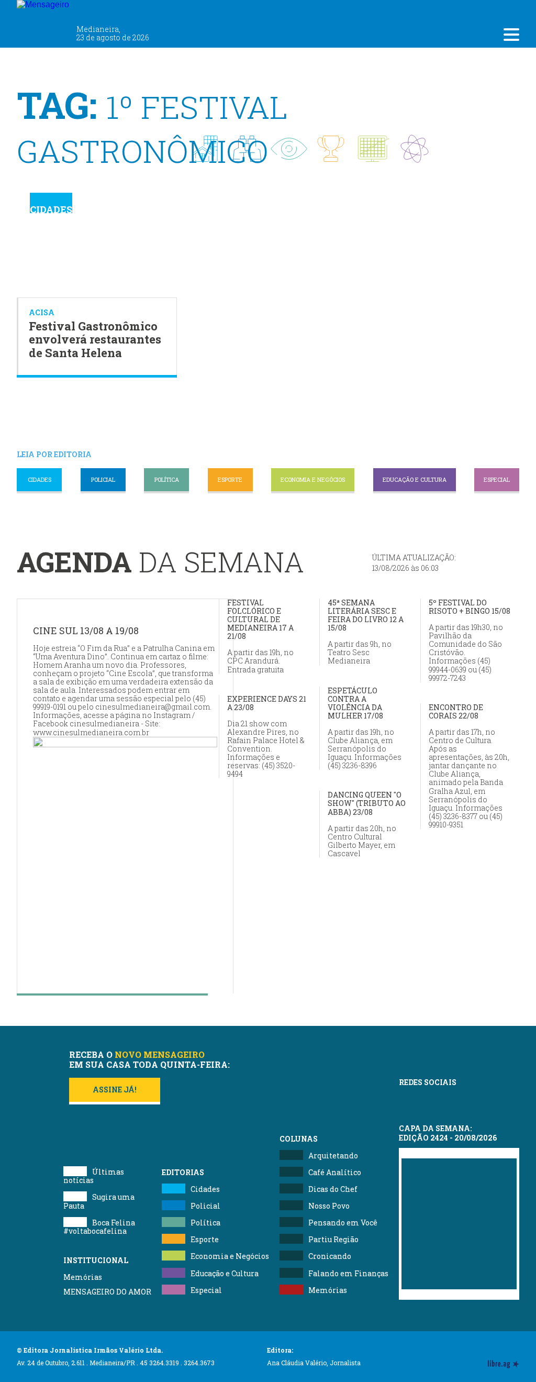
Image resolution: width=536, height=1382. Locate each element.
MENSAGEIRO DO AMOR (107, 1292)
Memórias (82, 1277)
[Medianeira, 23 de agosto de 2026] (105, 9)
